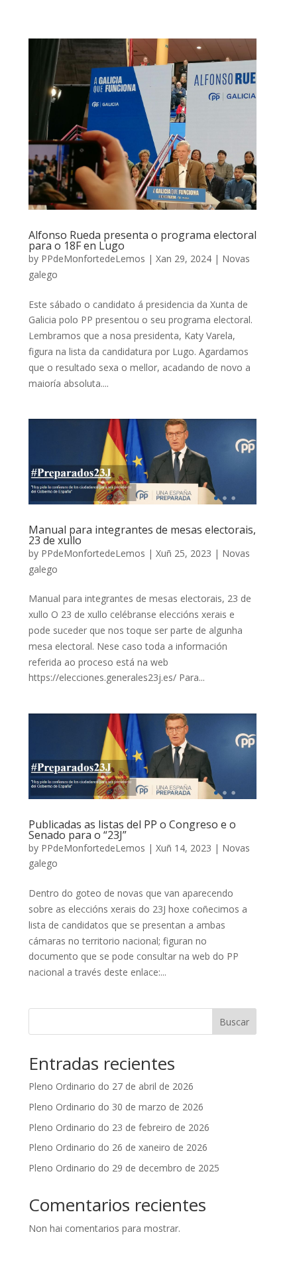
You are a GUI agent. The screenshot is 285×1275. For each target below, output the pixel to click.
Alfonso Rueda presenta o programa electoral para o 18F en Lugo (142, 240)
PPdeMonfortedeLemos (93, 258)
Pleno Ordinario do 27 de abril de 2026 (111, 1086)
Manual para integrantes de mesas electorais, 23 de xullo (142, 535)
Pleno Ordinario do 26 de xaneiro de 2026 (117, 1147)
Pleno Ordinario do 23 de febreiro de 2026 (118, 1127)
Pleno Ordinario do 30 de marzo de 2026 (115, 1106)
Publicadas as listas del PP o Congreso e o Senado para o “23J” (132, 829)
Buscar (234, 1021)
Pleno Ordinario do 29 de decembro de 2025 (123, 1168)
